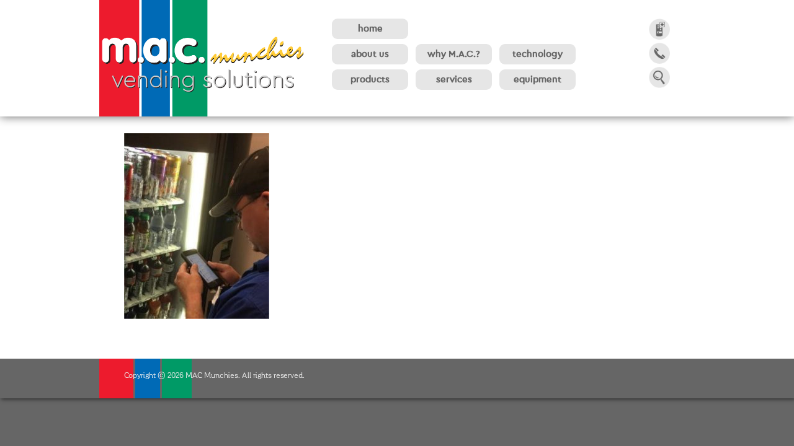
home (370, 28)
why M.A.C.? (453, 54)
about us (370, 54)
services (454, 79)
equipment (537, 79)
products (370, 79)
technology (537, 54)
